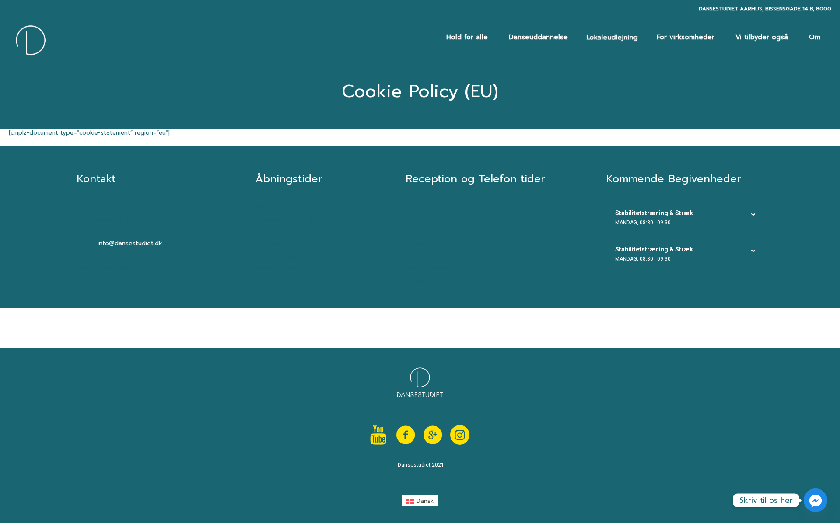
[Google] (432, 435)
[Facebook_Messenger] (815, 500)
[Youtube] (378, 435)
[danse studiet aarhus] (459, 435)
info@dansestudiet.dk (130, 243)
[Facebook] (405, 435)
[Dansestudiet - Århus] (30, 40)
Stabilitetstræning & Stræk (654, 217)
